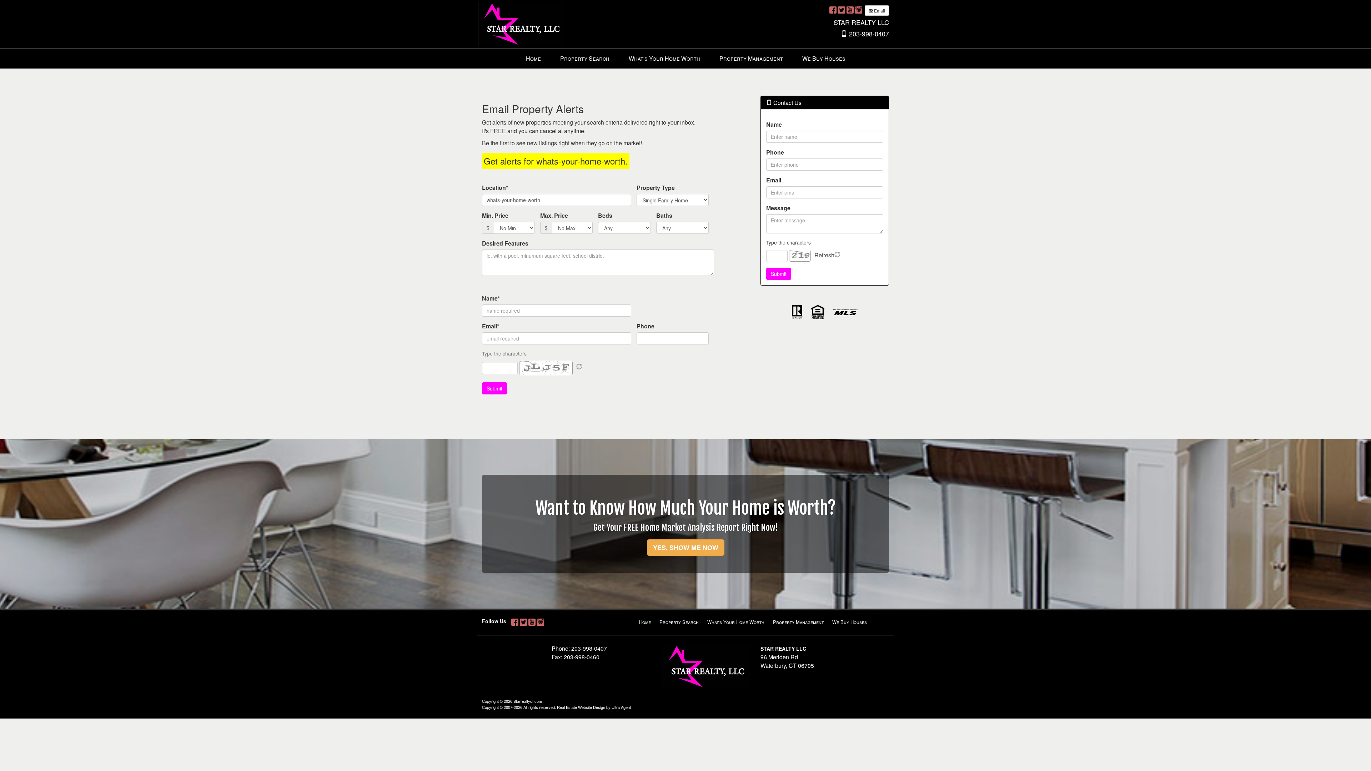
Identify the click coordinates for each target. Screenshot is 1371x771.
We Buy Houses (823, 58)
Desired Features (505, 243)
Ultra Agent (621, 707)
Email (879, 10)
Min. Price (495, 215)
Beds (605, 215)
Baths (664, 215)
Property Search (584, 58)
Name (774, 124)
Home (533, 58)
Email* (490, 326)
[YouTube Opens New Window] (850, 10)
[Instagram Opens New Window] (858, 10)
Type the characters (788, 242)
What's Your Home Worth (664, 58)
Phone (645, 326)
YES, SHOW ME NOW (685, 547)
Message (778, 208)
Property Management (751, 58)
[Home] (522, 23)
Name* (491, 298)
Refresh (824, 255)
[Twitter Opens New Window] (841, 10)
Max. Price (554, 215)
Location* (495, 187)
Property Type (656, 187)
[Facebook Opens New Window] (833, 10)
